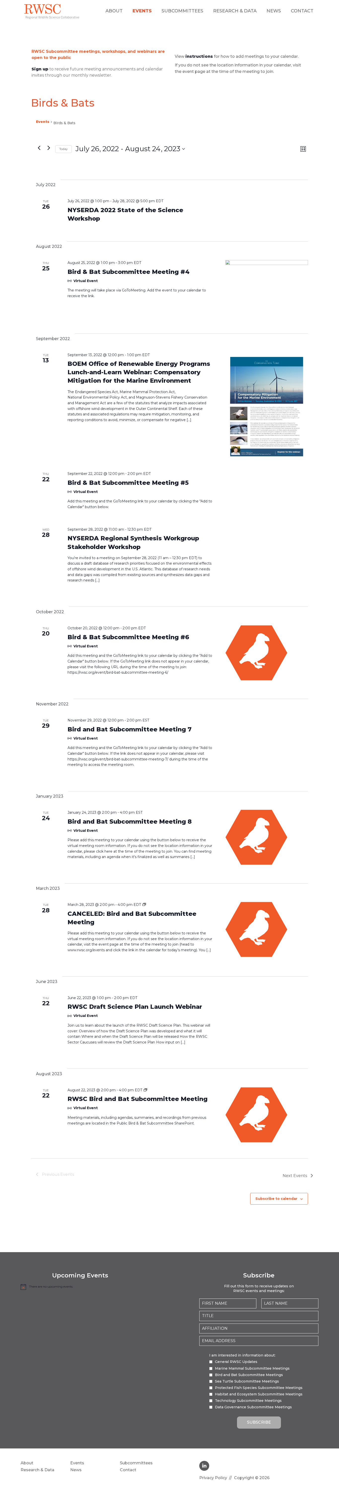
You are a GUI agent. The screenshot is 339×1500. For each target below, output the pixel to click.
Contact (302, 11)
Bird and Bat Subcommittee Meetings (249, 1375)
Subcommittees (182, 11)
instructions (199, 56)
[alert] (80, 1287)
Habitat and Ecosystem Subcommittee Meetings (259, 1394)
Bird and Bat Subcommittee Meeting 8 (130, 821)
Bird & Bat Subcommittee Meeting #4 (129, 271)
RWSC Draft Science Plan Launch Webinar (135, 1006)
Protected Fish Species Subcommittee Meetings (259, 1388)
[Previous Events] (39, 148)
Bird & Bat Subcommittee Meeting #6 (128, 637)
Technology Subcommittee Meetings (248, 1401)
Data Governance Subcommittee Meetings (253, 1407)
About (114, 11)
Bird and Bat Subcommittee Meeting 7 (130, 729)
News (274, 11)
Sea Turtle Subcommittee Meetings (247, 1381)
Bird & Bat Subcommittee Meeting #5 (128, 482)
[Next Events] (49, 148)
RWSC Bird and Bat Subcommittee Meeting (137, 1098)
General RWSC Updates (236, 1362)
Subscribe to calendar (276, 1198)
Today (63, 149)
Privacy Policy (213, 1477)
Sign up (40, 69)
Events (142, 11)
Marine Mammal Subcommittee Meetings (252, 1368)
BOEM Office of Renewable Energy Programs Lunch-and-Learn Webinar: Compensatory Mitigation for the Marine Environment (139, 372)
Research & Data (235, 11)
